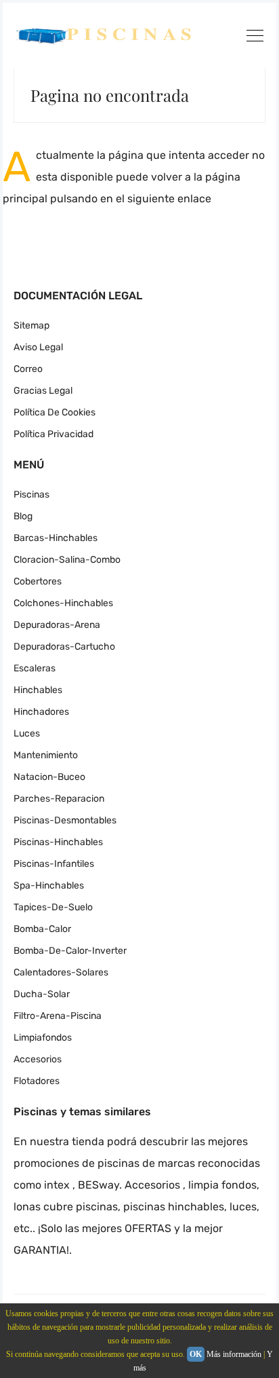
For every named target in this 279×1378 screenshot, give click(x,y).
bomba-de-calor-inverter (70, 950)
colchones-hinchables (63, 603)
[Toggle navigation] (254, 38)
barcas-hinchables (56, 538)
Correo (28, 369)
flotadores (37, 1081)
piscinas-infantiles (54, 864)
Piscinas (31, 494)
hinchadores (41, 712)
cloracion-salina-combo (67, 559)
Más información (234, 1354)
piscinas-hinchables (58, 842)
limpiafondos (43, 1037)
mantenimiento (46, 755)
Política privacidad (53, 434)
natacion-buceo (49, 777)
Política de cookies (54, 412)
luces (27, 733)
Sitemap (31, 325)
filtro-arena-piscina (58, 1016)
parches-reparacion (59, 798)
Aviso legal (38, 347)
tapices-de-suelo (53, 907)
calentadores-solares (61, 972)
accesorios (38, 1059)
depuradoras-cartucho (64, 646)
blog (23, 516)
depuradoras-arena (57, 625)
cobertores (38, 581)
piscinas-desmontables (65, 820)
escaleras (35, 668)
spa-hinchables (49, 885)
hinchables (38, 690)
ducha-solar (42, 994)
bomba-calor (42, 929)
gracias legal (43, 390)
